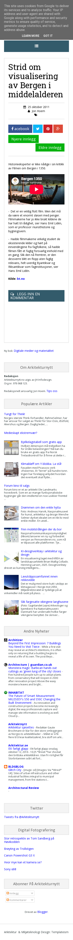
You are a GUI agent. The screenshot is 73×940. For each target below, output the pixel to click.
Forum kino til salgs (17, 485)
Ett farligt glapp (18, 748)
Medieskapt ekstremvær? (20, 433)
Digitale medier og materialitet (34, 351)
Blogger (42, 912)
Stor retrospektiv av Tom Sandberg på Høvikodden (29, 840)
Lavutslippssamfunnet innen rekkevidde (39, 578)
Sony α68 (10, 869)
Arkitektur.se (18, 745)
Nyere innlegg (23, 139)
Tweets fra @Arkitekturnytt (21, 817)
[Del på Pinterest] (48, 129)
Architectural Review (23, 788)
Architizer (15, 640)
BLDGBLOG (16, 766)
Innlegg (13, 893)
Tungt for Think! (14, 414)
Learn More (30, 35)
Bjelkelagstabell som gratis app (41, 442)
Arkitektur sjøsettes (21, 727)
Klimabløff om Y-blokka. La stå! (41, 464)
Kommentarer (18, 900)
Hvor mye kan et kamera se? (23, 862)
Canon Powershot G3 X (19, 855)
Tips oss (51, 391)
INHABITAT (16, 692)
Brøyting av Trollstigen (19, 849)
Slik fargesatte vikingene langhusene (44, 602)
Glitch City (15, 770)
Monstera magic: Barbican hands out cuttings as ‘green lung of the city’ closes (35, 669)
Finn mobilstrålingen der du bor (41, 529)
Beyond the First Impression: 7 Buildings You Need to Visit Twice (34, 645)
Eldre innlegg (50, 147)
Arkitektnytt (17, 724)
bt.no (21, 279)
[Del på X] (38, 129)
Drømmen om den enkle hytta (41, 507)
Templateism (60, 932)
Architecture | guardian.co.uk (30, 665)
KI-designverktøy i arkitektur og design (41, 552)
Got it (48, 35)
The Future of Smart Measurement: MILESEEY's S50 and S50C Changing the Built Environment (34, 699)
